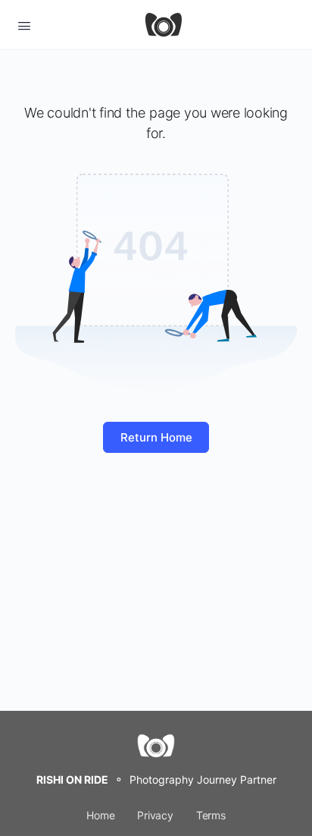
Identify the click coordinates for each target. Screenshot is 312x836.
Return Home (156, 437)
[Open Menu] (24, 24)
